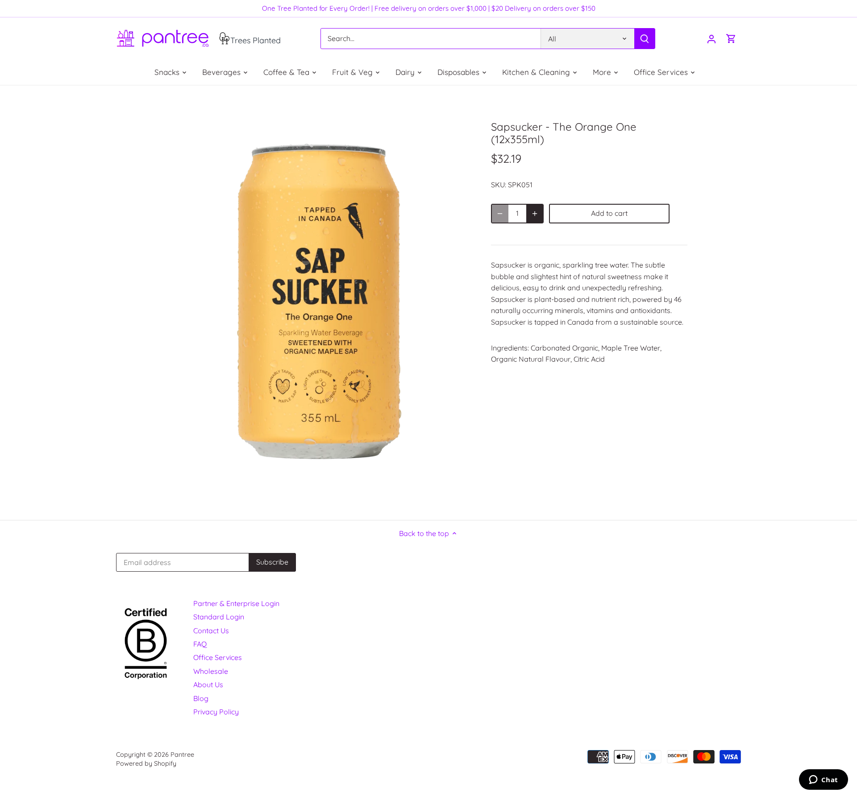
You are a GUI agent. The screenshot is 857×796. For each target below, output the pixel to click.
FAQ (200, 643)
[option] (320, 302)
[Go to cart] (731, 38)
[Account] (711, 38)
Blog (200, 698)
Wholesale (210, 671)
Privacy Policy (216, 711)
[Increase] (534, 213)
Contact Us (211, 630)
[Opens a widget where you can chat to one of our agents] (823, 780)
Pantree (182, 755)
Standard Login (218, 616)
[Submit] (644, 39)
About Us (208, 684)
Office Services (217, 657)
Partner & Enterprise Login (236, 603)
